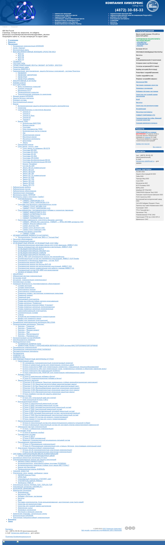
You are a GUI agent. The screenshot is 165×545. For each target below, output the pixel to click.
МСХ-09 (21, 57)
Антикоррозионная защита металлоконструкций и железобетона (43, 106)
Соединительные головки (28, 313)
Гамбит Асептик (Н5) (31, 226)
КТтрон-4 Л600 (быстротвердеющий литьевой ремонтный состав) (49, 411)
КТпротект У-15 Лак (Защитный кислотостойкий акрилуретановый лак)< (51, 386)
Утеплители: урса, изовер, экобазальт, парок (30, 473)
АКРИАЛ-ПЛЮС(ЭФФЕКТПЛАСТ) (31, 461)
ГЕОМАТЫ (17, 61)
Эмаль (25, 142)
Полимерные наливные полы (29, 343)
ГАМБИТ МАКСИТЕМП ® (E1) (34, 212)
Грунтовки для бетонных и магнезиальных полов (37, 204)
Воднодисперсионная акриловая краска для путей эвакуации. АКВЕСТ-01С (48, 245)
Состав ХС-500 (28, 166)
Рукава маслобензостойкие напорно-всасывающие (38, 301)
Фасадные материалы (31, 139)
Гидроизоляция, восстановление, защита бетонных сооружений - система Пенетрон (46, 71)
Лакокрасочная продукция (23, 193)
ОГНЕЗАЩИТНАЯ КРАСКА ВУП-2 (31, 249)
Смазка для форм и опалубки (29, 231)
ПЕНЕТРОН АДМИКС (26, 79)
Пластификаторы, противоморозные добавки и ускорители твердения (45, 210)
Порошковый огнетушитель (28, 299)
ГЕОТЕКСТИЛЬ (19, 63)
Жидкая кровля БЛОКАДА (23, 96)
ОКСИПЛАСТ (18, 274)
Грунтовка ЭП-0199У (31, 158)
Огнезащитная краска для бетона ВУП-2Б (34, 264)
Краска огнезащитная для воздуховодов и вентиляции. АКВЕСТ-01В (45, 247)
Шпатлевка (27, 141)
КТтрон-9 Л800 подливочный (34, 438)
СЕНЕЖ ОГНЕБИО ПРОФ (28, 272)
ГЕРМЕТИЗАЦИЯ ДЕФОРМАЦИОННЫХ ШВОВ (36, 456)
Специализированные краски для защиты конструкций (34, 459)
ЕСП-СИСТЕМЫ (19, 85)
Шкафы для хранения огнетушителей (33, 320)
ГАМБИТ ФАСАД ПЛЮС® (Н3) (34, 224)
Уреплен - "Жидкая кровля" (28, 330)
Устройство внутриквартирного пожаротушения (36, 316)
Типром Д (26, 112)
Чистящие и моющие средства (30, 512)
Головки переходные (26, 287)
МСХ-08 (21, 56)
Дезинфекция (23, 492)
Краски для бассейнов (26, 467)
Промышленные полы (21, 342)
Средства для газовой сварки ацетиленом (34, 506)
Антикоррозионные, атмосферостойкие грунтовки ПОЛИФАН (42, 463)
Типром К (26, 114)
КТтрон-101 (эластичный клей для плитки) (39, 398)
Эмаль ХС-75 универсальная (34, 175)
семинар (148, 137)
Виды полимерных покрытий (29, 86)
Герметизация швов (21, 67)
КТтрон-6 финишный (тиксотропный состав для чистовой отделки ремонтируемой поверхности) (61, 425)
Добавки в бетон (19, 83)
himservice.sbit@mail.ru (145, 161)
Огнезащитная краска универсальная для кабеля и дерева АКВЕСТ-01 (46, 268)
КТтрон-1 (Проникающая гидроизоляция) (39, 444)
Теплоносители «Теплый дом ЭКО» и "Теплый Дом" (38, 237)
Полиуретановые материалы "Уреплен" (28, 324)
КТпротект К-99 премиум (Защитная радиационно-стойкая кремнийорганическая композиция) (60, 382)
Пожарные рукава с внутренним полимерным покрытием (40, 293)
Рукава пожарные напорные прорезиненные (35, 309)
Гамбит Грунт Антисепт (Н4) (34, 228)
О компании (13, 40)
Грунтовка (26, 127)
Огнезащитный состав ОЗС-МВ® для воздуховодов (38, 270)
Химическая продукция (22, 490)
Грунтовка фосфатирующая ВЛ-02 (36, 160)
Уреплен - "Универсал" (27, 328)
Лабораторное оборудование (24, 191)
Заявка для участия (143, 144)
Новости (11, 42)
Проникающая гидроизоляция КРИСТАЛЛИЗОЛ (32, 349)
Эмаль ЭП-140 (28, 181)
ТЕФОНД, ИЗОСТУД (21, 471)
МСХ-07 (21, 54)
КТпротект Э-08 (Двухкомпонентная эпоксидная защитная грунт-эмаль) (51, 390)
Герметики (22, 108)
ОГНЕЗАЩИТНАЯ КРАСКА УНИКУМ (32, 253)
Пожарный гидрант (25, 295)
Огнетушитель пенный (27, 289)
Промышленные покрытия (28, 92)
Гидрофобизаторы (25, 199)
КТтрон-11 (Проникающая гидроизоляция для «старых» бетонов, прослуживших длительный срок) (62, 446)
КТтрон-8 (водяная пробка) (33, 432)
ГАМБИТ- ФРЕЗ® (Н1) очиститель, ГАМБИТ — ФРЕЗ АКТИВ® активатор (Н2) (53, 222)
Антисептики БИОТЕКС (32, 123)
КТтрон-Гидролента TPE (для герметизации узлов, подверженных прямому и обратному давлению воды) (65, 369)
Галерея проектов (25, 88)
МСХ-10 (21, 59)
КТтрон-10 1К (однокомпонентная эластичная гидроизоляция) (47, 450)
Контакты (12, 519)
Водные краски (28, 125)
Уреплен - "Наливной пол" (28, 336)
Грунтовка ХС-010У (30, 152)
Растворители (18, 353)
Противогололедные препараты (25, 351)
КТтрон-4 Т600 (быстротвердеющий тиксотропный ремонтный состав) (50, 415)
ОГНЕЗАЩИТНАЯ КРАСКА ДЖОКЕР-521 (34, 251)
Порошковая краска (25, 144)
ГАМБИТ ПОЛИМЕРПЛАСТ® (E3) (36, 218)
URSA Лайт (22, 477)
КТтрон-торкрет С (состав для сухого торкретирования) (45, 419)
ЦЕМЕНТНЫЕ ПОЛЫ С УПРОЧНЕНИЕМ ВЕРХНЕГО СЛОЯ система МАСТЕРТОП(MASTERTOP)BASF (58, 345)
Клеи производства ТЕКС (33, 129)
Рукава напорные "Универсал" (30, 303)
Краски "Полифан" (30, 164)
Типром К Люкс (29, 115)
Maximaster (118, 530)
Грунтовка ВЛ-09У (30, 150)
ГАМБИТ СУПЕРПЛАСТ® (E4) (34, 214)
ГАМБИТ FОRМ (29, 233)
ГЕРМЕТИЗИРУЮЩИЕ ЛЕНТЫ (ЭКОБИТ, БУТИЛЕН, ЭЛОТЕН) (37, 65)
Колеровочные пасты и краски (35, 131)
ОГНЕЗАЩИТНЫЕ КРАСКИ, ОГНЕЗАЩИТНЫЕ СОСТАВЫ (35, 243)
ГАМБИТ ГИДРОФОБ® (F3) (33, 200)
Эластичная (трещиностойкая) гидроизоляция (36, 448)
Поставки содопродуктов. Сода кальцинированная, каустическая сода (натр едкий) (51, 502)
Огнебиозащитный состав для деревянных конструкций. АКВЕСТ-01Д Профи (48, 258)
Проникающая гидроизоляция (25, 347)
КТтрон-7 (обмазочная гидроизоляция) (38, 429)
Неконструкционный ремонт (24, 241)
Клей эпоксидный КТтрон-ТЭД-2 (35, 400)
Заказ (10, 521)
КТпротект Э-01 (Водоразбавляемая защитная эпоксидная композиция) (51, 388)
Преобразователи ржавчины (24, 340)
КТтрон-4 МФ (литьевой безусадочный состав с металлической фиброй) (51, 413)
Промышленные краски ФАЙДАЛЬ (31, 469)
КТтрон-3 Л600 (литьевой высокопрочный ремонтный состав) (47, 407)
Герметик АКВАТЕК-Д (21, 69)
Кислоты (21, 498)
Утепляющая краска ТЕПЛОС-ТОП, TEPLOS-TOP (32, 485)
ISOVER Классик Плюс (27, 475)
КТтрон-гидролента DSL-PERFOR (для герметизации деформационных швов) (54, 372)
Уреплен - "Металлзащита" (28, 334)
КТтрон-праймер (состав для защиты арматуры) (42, 394)
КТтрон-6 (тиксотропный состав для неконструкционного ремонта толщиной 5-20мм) (56, 423)
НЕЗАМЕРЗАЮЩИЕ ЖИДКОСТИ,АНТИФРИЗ (30, 235)
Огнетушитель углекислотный (29, 291)
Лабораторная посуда (21, 189)
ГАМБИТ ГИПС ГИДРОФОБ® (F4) (36, 202)
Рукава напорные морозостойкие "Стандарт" (35, 305)
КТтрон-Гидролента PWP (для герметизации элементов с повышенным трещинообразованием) (61, 367)
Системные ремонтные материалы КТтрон (30, 458)
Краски (15, 104)
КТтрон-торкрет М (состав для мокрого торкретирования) (45, 417)
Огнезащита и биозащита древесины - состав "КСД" (38, 260)
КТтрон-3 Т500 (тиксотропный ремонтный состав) (42, 409)
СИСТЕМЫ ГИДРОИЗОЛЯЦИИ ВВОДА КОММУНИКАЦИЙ (35, 454)
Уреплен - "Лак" (24, 332)
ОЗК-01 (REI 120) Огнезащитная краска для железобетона (41, 257)
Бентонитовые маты (21, 50)
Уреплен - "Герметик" (26, 326)
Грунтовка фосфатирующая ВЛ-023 (37, 162)
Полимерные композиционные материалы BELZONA (34, 322)
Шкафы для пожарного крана (29, 318)
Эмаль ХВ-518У (29, 171)
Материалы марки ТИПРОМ (24, 195)
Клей (20, 500)
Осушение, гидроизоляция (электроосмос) (30, 280)
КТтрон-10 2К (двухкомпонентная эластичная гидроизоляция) (47, 452)
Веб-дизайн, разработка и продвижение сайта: (98, 530)
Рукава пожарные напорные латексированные (36, 307)
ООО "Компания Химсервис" (112, 529)
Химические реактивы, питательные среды (30, 514)
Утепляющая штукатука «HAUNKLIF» (27, 487)
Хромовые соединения (27, 510)
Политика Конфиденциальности (18, 537)
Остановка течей (19, 278)
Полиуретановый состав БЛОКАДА (26, 338)
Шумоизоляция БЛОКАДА (23, 515)
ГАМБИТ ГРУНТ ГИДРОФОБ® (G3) (36, 208)
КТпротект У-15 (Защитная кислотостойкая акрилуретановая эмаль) (50, 384)
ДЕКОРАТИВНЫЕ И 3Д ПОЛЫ (24, 81)
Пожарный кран (24, 297)
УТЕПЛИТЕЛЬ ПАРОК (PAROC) (30, 481)
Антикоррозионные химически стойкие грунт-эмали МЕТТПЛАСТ (43, 465)
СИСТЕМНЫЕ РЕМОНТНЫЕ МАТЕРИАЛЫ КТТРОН (33, 359)
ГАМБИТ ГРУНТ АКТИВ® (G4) (34, 206)
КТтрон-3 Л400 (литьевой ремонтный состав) (40, 405)
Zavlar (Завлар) (19, 48)
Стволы (21, 315)
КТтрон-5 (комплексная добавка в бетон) (39, 376)
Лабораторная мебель (22, 187)
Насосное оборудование (22, 239)
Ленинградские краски (31, 135)
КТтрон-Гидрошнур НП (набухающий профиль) (41, 371)
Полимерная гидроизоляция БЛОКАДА (28, 46)
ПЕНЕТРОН (22, 77)
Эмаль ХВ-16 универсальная (34, 168)
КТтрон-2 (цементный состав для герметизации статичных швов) (48, 365)
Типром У (26, 119)
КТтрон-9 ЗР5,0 (29, 436)
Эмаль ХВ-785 (28, 173)
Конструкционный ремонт (23, 102)
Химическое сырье (25, 508)
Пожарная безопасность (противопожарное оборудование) (36, 284)
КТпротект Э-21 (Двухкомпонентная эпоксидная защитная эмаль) (49, 392)
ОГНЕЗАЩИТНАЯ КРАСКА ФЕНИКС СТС (34, 255)
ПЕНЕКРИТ (22, 73)
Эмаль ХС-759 (28, 179)
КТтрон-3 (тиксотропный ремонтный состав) (40, 403)
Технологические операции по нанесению (34, 94)
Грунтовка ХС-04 (29, 154)
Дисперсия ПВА (24, 494)
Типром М (27, 117)
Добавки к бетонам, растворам (30, 496)
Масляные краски (30, 137)
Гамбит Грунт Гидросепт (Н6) (34, 229)
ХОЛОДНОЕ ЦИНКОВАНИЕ (24, 488)
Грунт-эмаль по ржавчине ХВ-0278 (36, 148)
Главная (4, 26)
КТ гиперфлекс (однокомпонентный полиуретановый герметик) (48, 363)
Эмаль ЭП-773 (28, 185)
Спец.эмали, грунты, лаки (28, 146)
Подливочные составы (22, 282)
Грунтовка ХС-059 (30, 156)
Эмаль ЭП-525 (28, 183)
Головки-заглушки (25, 286)
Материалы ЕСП (24, 90)
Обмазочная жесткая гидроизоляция (27, 276)
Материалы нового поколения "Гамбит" (28, 197)
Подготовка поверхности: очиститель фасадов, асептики (40, 220)
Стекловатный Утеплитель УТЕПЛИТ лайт (34, 479)
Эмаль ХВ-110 (28, 170)
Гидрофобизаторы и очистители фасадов (34, 110)
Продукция (13, 44)
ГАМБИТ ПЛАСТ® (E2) (31, 216)
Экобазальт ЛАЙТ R (25, 483)
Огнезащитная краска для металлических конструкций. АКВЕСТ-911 (45, 266)
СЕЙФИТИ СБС (19, 357)
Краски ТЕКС (23, 121)
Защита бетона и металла (23, 98)
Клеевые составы (20, 100)
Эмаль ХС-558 (28, 177)
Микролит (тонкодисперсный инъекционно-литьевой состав (46, 440)
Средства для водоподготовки (30, 504)
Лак (24, 133)
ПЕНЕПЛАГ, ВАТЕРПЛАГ (27, 75)
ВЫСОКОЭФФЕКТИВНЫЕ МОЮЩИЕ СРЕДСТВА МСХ (34, 52)
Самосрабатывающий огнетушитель (32, 311)
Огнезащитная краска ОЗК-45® (30, 262)
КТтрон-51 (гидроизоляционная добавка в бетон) (42, 378)
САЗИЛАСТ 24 (18, 355)
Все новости (157, 147)
